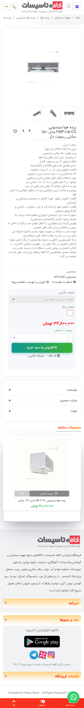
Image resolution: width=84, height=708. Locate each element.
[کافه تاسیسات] (42, 6)
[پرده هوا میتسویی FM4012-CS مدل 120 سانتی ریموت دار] (29, 131)
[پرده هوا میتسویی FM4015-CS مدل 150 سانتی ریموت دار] (43, 100)
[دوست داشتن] (15, 130)
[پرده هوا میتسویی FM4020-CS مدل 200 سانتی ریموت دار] (23, 131)
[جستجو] (69, 6)
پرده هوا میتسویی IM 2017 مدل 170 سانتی (42, 500)
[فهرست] (77, 6)
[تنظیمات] (6, 6)
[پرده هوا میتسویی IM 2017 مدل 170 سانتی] (41, 463)
